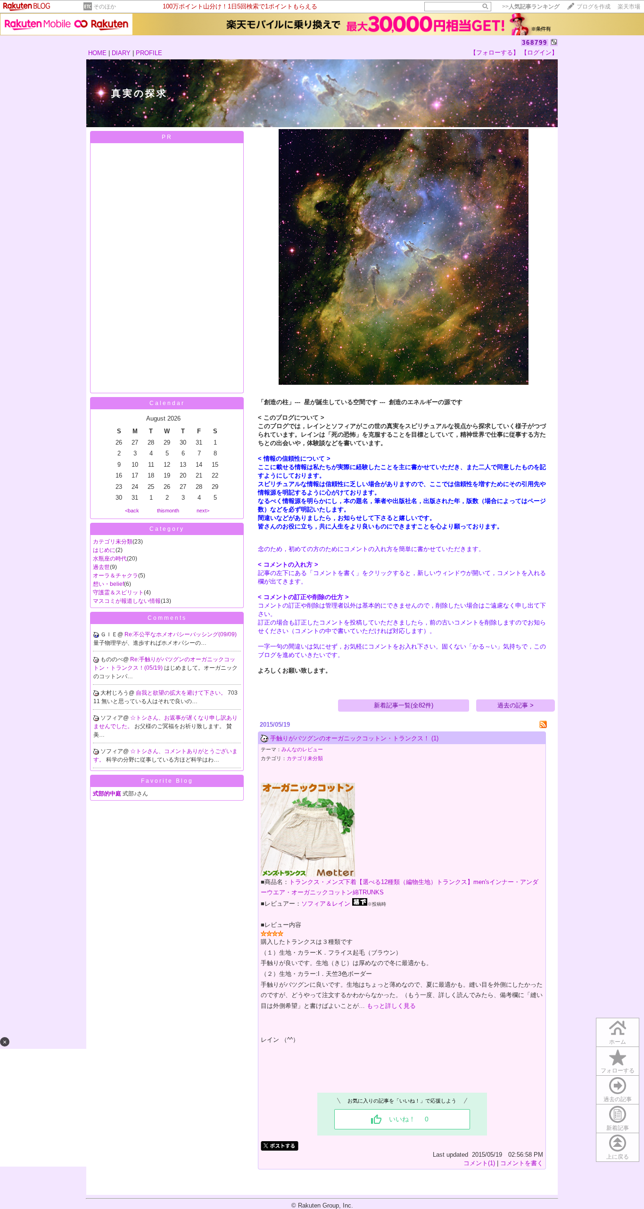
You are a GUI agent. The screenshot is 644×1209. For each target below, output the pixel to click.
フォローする (618, 1070)
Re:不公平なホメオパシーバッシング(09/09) (180, 634)
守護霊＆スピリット (118, 592)
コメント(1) (479, 1163)
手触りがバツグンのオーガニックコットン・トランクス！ (349, 738)
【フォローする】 (494, 52)
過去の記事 (617, 1099)
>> (531, 6)
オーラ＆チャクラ (115, 575)
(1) (434, 738)
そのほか (104, 6)
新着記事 (617, 1128)
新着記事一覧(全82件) (403, 705)
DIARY (121, 53)
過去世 (101, 567)
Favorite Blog (167, 781)
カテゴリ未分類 (112, 541)
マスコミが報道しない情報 (127, 601)
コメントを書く (521, 1163)
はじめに (104, 550)
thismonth (168, 510)
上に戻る (617, 1156)
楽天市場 (629, 6)
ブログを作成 (594, 6)
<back (132, 510)
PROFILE (149, 53)
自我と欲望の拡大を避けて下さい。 (182, 693)
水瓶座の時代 (110, 558)
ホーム (617, 1042)
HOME (97, 53)
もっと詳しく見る (391, 1005)
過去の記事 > (515, 705)
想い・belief (108, 584)
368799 (534, 42)
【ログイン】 (539, 52)
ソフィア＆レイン (325, 903)
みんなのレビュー (302, 749)
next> (203, 510)
